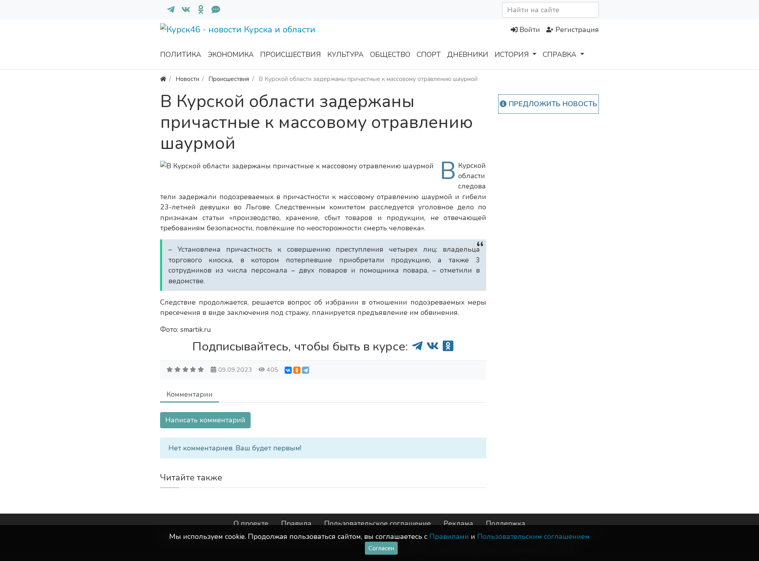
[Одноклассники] (197, 10)
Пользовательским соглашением (533, 536)
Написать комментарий (205, 420)
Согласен (381, 548)
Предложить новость (552, 104)
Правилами (449, 536)
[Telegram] (305, 370)
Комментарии (189, 394)
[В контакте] (182, 10)
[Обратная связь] (212, 10)
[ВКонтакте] (288, 370)
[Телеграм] (167, 10)
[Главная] (163, 79)
